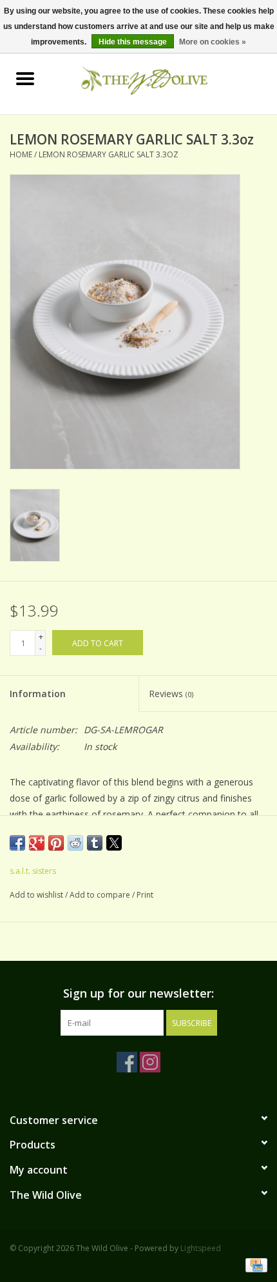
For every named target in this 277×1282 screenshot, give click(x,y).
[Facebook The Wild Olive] (127, 1062)
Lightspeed (200, 1248)
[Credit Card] (254, 1264)
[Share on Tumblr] (94, 843)
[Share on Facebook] (17, 843)
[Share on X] (114, 843)
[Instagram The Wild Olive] (150, 1062)
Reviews (171, 693)
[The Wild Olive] (163, 79)
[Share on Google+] (36, 843)
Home (21, 154)
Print (145, 894)
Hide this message (133, 41)
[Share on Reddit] (75, 843)
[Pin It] (56, 843)
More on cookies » (212, 41)
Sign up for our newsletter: (138, 993)
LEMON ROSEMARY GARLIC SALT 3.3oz (108, 154)
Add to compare (101, 894)
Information (38, 693)
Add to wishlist (37, 894)
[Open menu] (25, 78)
